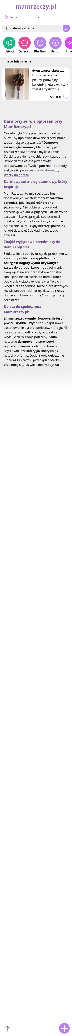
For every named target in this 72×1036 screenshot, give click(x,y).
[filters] (66, 28)
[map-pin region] (6, 17)
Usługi (9, 51)
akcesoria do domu (39, 170)
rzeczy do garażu (16, 175)
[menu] (66, 17)
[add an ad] (64, 1028)
